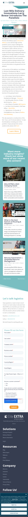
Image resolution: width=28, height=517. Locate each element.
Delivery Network (7, 435)
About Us (5, 469)
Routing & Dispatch (7, 432)
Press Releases (6, 460)
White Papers (6, 452)
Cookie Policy (15, 499)
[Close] (26, 494)
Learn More (14, 131)
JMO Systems (22, 104)
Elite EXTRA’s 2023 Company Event (11, 185)
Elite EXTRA (12, 108)
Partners (5, 474)
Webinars (5, 455)
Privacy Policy (6, 484)
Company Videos (8, 189)
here (17, 126)
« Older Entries (7, 279)
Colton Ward (5, 20)
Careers (5, 476)
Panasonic (20, 98)
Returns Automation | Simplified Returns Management (13, 259)
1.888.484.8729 (11, 319)
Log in (4, 441)
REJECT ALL (14, 505)
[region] (14, 504)
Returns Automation (8, 437)
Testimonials (6, 479)
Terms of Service (7, 482)
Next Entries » (21, 279)
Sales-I (14, 102)
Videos (20, 20)
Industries (5, 471)
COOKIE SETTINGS (14, 513)
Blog (4, 450)
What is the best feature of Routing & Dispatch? (12, 222)
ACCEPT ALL (14, 509)
